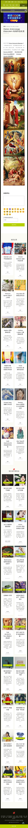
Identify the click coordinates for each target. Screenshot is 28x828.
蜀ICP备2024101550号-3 (14, 822)
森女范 (20, 576)
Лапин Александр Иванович (16, 43)
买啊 (16, 5)
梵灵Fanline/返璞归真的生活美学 (8, 562)
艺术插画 (17, 26)
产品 (22, 1)
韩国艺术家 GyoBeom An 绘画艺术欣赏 (8, 367)
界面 (4, 5)
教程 (13, 5)
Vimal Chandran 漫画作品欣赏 (20, 367)
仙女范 (7, 611)
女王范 (20, 541)
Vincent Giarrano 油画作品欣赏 (20, 258)
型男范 (7, 798)
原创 (7, 5)
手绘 (11, 26)
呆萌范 (9, 541)
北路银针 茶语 (7, 595)
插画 (9, 1)
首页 (6, 1)
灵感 (19, 1)
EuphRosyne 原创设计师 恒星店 (20, 782)
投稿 (23, 5)
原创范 (6, 541)
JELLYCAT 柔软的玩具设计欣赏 (20, 746)
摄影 (12, 1)
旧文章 (14, 826)
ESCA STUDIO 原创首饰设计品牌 (20, 526)
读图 (20, 5)
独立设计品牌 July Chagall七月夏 (20, 673)
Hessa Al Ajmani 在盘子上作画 (7, 295)
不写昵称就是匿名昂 (8, 217)
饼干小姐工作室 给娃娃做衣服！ (20, 634)
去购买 (7, 482)
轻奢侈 (7, 506)
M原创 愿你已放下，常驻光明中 (20, 597)
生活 (15, 1)
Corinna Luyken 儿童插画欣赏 (20, 332)
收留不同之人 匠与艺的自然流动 (8, 782)
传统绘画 (8, 26)
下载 (10, 5)
